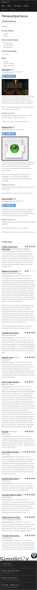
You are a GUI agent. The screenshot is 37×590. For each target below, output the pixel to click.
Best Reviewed (8, 43)
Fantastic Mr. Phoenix (10, 333)
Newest (5, 34)
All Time (6, 54)
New (3, 6)
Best (9, 6)
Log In (12, 10)
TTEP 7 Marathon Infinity (12, 520)
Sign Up (4, 10)
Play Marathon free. (8, 565)
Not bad (5, 432)
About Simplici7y (8, 65)
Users (25, 6)
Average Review (8, 45)
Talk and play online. (11, 572)
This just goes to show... (11, 536)
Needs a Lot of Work (10, 271)
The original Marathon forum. (11, 579)
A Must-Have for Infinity (11, 517)
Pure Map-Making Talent (11, 495)
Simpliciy (5, 2)
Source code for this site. (10, 586)
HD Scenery (6, 70)
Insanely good (7, 357)
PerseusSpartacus (15, 16)
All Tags (5, 61)
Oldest (5, 36)
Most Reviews (7, 47)
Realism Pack (7, 127)
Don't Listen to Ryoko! (10, 452)
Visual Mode (6, 538)
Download (10, 76)
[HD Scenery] (15, 95)
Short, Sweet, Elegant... (11, 382)
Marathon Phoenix (9, 335)
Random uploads (8, 63)
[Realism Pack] (15, 160)
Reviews (17, 6)
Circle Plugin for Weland (20, 249)
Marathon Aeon (8, 384)
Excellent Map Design (10, 479)
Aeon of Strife (7, 199)
